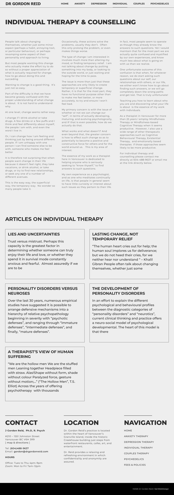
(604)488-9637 (19, 448)
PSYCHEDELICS (134, 459)
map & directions (17, 442)
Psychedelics (160, 3)
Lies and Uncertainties (34, 234)
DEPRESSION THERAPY (139, 442)
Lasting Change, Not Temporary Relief (115, 236)
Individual (120, 3)
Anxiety (80, 3)
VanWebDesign (161, 489)
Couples (139, 3)
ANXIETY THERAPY (136, 436)
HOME (128, 430)
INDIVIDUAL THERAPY (138, 447)
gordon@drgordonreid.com (31, 451)
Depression (99, 3)
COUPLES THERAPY (136, 453)
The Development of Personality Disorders (118, 291)
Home (65, 3)
